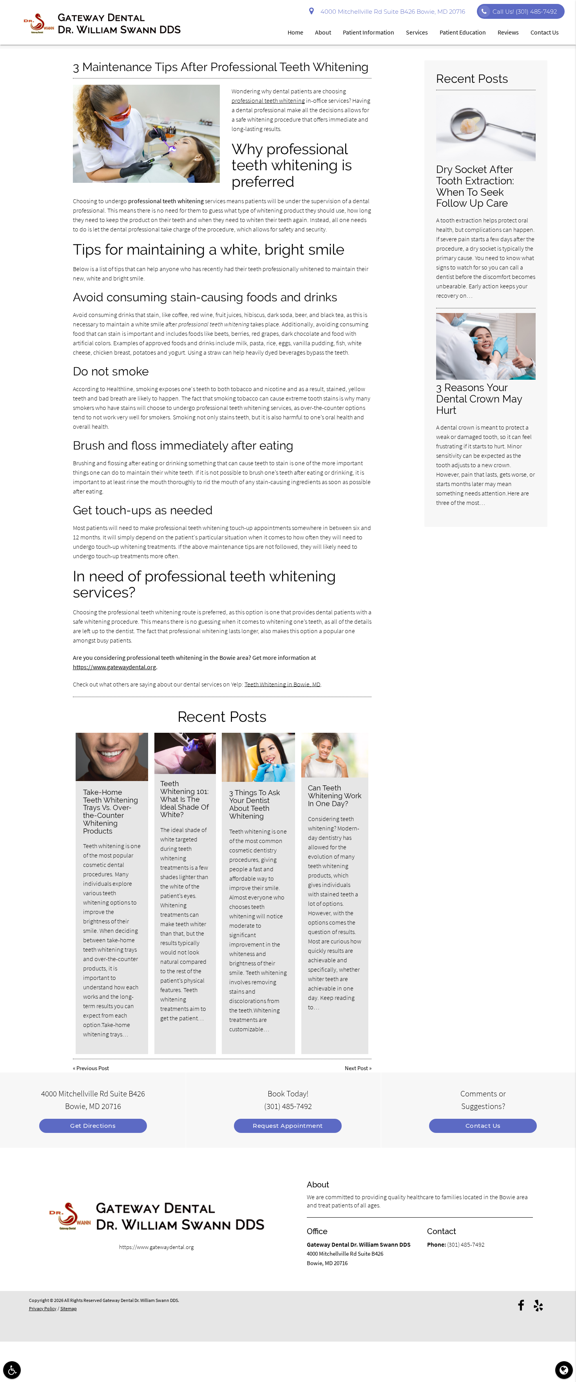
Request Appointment (288, 1125)
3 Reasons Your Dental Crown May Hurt (479, 398)
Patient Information (368, 32)
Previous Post (92, 1068)
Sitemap (68, 1308)
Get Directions (93, 1125)
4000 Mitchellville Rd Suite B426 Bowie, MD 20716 (391, 11)
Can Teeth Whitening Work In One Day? (335, 796)
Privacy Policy (42, 1308)
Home (295, 32)
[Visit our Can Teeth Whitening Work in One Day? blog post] (335, 755)
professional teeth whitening (268, 100)
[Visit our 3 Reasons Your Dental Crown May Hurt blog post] (486, 377)
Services (417, 32)
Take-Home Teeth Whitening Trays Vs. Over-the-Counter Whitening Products (110, 811)
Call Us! (525, 11)
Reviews (508, 32)
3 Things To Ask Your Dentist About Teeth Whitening (254, 804)
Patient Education (463, 32)
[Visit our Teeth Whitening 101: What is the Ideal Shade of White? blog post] (185, 753)
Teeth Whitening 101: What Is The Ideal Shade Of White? (184, 799)
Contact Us (545, 32)
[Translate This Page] (564, 1370)
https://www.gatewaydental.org (114, 667)
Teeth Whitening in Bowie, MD (283, 684)
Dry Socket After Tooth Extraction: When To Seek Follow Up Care (475, 186)
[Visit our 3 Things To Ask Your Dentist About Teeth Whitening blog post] (258, 757)
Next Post (356, 1068)
